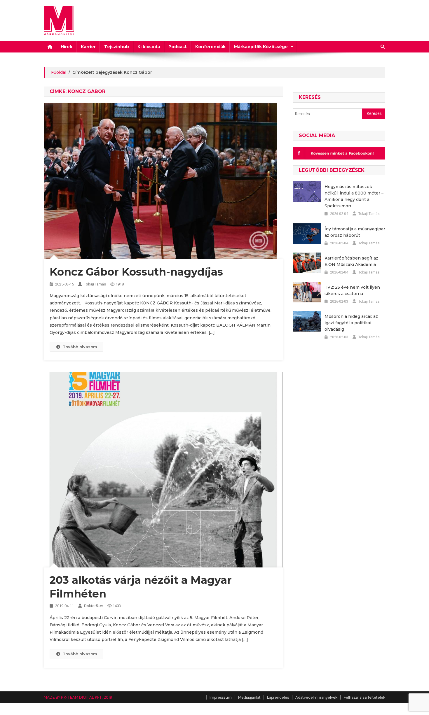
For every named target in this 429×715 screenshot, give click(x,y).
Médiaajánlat (249, 697)
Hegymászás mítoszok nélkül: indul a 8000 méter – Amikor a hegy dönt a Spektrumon (354, 196)
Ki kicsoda (148, 46)
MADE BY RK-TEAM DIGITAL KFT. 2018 (78, 697)
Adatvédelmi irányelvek (316, 697)
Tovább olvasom (80, 346)
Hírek (66, 46)
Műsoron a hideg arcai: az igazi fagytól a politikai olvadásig (351, 323)
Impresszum (221, 697)
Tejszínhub (116, 46)
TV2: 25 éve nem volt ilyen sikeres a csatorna (352, 290)
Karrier (88, 46)
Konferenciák (210, 46)
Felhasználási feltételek (364, 697)
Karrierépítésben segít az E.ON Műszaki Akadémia (351, 261)
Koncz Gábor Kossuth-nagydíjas (136, 271)
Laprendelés (278, 697)
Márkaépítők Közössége (261, 46)
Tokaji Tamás (95, 284)
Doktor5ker (93, 606)
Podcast (177, 46)
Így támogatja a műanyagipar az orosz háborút (355, 232)
